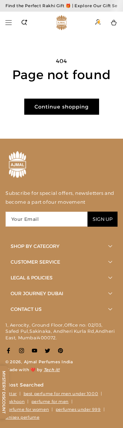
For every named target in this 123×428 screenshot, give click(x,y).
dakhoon (15, 401)
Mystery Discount (3, 392)
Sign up (102, 219)
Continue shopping (62, 106)
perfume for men (50, 401)
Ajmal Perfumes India (48, 361)
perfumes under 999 (78, 409)
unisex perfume (22, 417)
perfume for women (27, 409)
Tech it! (52, 369)
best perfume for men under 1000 (61, 393)
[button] (8, 22)
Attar (11, 393)
